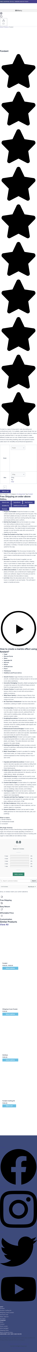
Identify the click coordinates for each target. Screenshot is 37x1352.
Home (1, 27)
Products (6, 27)
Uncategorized (21, 494)
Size (5, 477)
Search (34, 881)
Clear (12, 481)
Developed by (18, 1347)
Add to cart (5, 491)
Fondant (30, 494)
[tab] (5, 502)
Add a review (18, 874)
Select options (10, 968)
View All (4, 924)
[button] (18, 10)
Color (5, 458)
